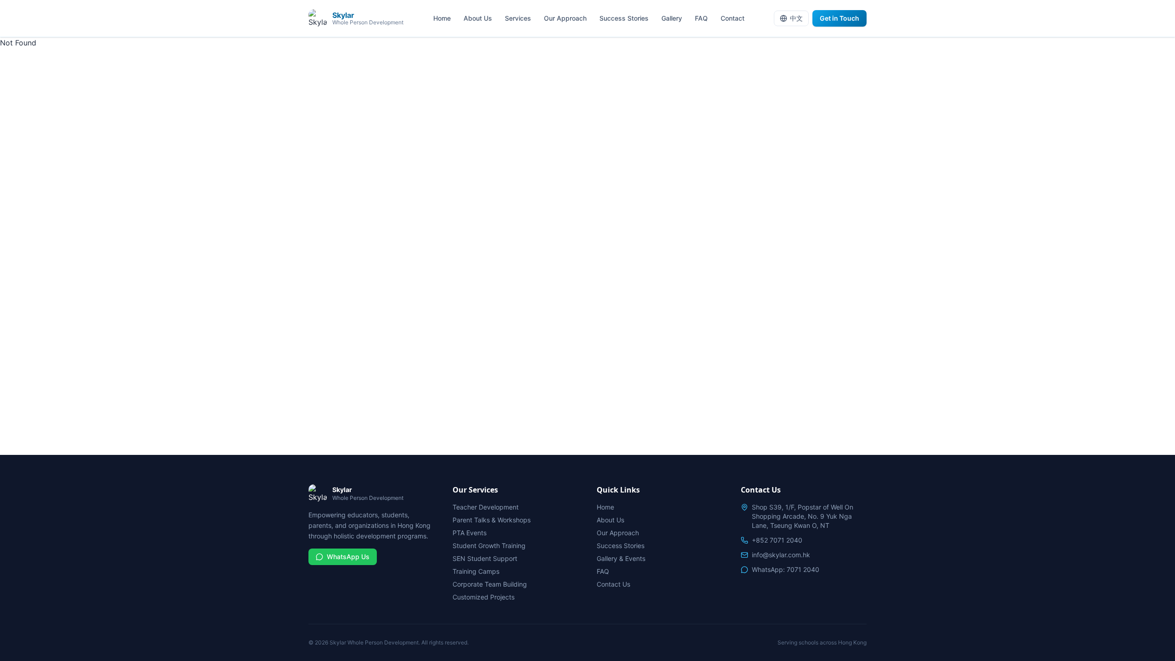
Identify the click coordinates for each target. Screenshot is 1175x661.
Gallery (671, 18)
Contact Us (613, 584)
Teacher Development (486, 507)
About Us (478, 18)
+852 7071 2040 (777, 540)
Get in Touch (839, 18)
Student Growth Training (489, 545)
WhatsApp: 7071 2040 (785, 569)
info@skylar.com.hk (781, 555)
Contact (732, 18)
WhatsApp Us (348, 556)
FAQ (701, 18)
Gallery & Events (621, 558)
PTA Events (470, 533)
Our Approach (565, 18)
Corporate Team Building (490, 584)
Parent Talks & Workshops (492, 520)
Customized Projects (484, 597)
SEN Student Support (485, 558)
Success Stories (624, 18)
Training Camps (476, 571)
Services (518, 18)
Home (442, 18)
